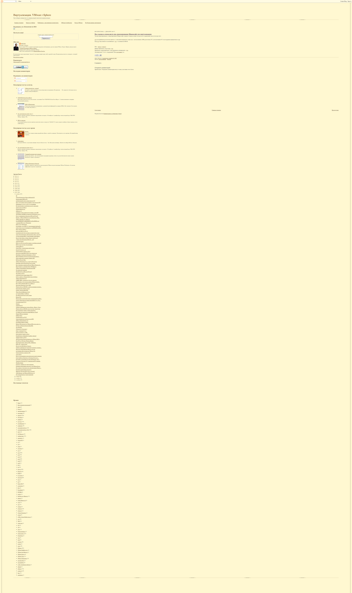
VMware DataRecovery (23, 550)
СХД (19, 432)
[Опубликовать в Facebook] (101, 55)
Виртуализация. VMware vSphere (32, 15)
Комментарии (18, 81)
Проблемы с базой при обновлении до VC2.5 (26, 254)
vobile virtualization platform (24, 564)
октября (18, 378)
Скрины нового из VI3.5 (21, 317)
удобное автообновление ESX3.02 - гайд (25, 239)
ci (18, 442)
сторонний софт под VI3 (23, 430)
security (19, 494)
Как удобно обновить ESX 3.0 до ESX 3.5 (25, 283)
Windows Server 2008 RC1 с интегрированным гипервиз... (29, 287)
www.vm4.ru (18, 354)
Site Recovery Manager (23, 496)
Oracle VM (20, 483)
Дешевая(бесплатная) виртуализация (33, 154)
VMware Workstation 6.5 (21, 278)
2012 (16, 183)
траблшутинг (21, 436)
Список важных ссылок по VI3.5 (23, 251)
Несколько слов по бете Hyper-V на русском (25, 263)
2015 (16, 178)
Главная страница (18, 23)
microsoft (20, 477)
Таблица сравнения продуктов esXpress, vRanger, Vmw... (28, 307)
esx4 (19, 454)
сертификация (21, 423)
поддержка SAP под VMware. (22, 293)
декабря (18, 194)
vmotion (20, 542)
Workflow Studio (19, 363)
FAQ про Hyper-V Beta (21, 260)
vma (19, 537)
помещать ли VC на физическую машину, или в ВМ (27, 212)
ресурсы (20, 421)
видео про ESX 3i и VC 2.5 (22, 231)
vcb (19, 504)
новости (20, 415)
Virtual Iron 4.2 (19, 305)
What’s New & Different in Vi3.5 (23, 292)
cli (18, 444)
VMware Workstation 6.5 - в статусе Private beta (26, 261)
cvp (19, 450)
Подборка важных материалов (93, 23)
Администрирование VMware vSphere (28, 48)
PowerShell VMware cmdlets (22, 322)
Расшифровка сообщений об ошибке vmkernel (26, 336)
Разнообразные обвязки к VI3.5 (23, 288)
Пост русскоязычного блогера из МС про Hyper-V (27, 216)
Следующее (98, 110)
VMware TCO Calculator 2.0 (22, 320)
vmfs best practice (20, 241)
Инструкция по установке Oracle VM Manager (26, 266)
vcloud (19, 515)
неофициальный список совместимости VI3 (25, 200)
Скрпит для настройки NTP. (22, 290)
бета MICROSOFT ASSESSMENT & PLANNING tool (27, 221)
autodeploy (20, 438)
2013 (16, 181)
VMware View (21, 556)
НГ (16, 195)
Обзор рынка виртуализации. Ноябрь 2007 (25, 258)
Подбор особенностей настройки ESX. (24, 325)
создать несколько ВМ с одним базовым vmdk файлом (28, 236)
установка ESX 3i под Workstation (23, 222)
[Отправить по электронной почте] (95, 55)
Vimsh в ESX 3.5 (19, 246)
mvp (19, 479)
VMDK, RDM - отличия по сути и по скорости (26, 280)
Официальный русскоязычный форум (21, 62)
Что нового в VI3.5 (20, 273)
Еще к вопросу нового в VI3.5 (22, 334)
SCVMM (20, 492)
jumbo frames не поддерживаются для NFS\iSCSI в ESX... (28, 227)
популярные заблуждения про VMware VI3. (25, 351)
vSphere (19, 568)
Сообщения (18, 78)
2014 (16, 179)
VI (18, 525)
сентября (18, 380)
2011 (16, 185)
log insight (20, 475)
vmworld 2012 (21, 560)
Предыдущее (335, 110)
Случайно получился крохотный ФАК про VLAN (27, 312)
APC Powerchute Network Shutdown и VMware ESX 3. (28, 339)
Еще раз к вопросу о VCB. (21, 332)
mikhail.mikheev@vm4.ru (39, 51)
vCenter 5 (20, 510)
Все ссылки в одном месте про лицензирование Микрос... (28, 368)
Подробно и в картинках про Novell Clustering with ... (28, 359)
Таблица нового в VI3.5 (21, 337)
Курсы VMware (78, 23)
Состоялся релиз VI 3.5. (21, 302)
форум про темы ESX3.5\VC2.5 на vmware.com (26, 253)
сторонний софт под (22, 428)
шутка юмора (21, 141)
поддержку (119, 52)
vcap (19, 502)
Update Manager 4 (22, 500)
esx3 (19, 452)
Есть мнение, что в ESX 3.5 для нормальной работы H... (28, 226)
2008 (16, 190)
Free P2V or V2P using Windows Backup (25, 341)
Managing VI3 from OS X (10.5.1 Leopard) (25, 371)
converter (20, 448)
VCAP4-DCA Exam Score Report (25, 97)
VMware (20, 548)
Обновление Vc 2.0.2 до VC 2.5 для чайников (26, 204)
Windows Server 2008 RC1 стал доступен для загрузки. (28, 308)
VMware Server (21, 554)
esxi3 (19, 459)
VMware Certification (66, 23)
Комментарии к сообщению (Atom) (112, 113)
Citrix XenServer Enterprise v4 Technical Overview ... (27, 357)
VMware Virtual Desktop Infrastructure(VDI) (25, 268)
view (19, 529)
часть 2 (104, 47)
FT (18, 465)
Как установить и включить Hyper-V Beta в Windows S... (28, 265)
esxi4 (19, 461)
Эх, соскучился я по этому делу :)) (25, 113)
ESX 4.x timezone (21, 120)
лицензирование (21, 411)
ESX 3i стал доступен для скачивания (24, 244)
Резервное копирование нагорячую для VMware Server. (28, 366)
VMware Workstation (22, 558)
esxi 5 (19, 457)
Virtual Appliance (21, 531)
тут (95, 39)
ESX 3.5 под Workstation (21, 224)
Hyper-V (20, 471)
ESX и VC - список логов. (21, 344)
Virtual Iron (20, 535)
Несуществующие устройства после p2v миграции (27, 206)
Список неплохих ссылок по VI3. (23, 352)
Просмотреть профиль (18, 57)
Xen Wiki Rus (19, 327)
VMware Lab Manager (23, 552)
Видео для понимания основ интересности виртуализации (29, 356)
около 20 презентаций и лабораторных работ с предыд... (28, 234)
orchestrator (20, 486)
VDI (19, 521)
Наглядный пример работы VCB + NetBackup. (26, 342)
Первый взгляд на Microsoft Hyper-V (24, 271)
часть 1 (100, 47)
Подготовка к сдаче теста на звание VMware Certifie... (28, 281)
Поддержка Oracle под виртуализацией (24, 374)
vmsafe (19, 544)
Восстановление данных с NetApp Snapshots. (26, 310)
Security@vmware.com (21, 249)
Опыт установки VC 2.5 (21, 330)
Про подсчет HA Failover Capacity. (23, 346)
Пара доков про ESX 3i (21, 229)
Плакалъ (18, 303)
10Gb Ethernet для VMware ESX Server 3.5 (25, 373)
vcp (19, 519)
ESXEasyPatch (19, 315)
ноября (18, 376)
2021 (16, 176)
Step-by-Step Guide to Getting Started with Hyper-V (27, 238)
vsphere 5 (20, 571)
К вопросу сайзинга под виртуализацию (25, 364)
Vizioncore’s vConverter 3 (21, 329)
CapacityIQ (20, 440)
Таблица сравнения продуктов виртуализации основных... (29, 347)
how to (19, 469)
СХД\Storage (21, 434)
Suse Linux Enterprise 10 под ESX (23, 285)
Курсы (19, 409)
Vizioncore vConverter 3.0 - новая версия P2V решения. (28, 361)
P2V (19, 488)
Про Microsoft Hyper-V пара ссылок (24, 295)
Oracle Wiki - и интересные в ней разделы (25, 248)
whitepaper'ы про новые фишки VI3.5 (24, 275)
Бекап (19, 403)
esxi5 (19, 463)
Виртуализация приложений (24, 405)
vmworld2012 (21, 562)
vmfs (19, 539)
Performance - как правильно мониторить (48, 23)
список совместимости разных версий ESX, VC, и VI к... (28, 300)
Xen (19, 573)
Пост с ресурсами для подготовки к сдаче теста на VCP (28, 202)
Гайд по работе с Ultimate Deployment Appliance (26, 276)
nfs (18, 481)
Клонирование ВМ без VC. (22, 199)
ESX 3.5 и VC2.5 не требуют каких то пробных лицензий (28, 243)
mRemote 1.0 (19, 211)
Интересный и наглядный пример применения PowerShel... (29, 298)
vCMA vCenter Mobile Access (24, 517)
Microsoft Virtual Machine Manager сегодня (25, 349)
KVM (19, 473)
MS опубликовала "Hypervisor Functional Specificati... (27, 256)
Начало (26, 131)
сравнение (20, 425)
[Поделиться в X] (99, 55)
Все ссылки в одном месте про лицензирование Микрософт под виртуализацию (123, 34)
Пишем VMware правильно (22, 314)
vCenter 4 (20, 508)
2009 (16, 188)
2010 (16, 186)
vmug (19, 546)
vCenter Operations (22, 513)
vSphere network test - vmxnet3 (32, 88)
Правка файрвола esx (20, 209)
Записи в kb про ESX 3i (21, 207)
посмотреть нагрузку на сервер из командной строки (27, 233)
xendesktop (20, 575)
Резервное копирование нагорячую (23, 369)
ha (18, 467)
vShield (19, 566)
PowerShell (20, 490)
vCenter (19, 506)
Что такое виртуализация (21, 270)
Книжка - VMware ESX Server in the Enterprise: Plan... (28, 217)
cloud (19, 446)
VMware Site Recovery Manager (23, 219)
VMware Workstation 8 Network (32, 163)
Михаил (23, 43)
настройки (20, 413)
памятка (19, 419)
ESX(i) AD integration (30, 104)
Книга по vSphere (30, 23)
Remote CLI (18, 297)
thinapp (19, 498)
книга (19, 407)
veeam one (20, 523)
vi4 (18, 527)
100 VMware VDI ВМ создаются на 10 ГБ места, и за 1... (28, 214)
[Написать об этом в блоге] (97, 55)
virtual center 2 (21, 533)
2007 (16, 192)
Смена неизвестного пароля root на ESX (25, 319)
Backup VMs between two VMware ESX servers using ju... (28, 324)
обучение (20, 417)
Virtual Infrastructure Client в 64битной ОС (25, 197)
